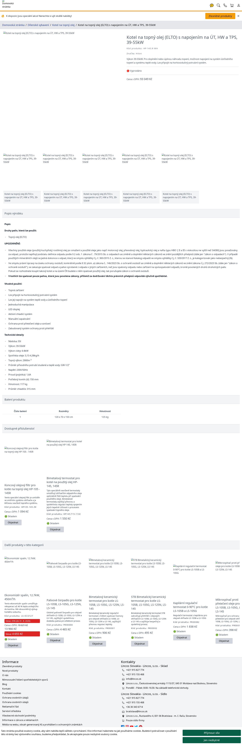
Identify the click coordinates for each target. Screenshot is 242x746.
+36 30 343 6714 (134, 707)
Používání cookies (11, 693)
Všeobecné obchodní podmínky (19, 715)
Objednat (13, 522)
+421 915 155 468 (135, 674)
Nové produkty (10, 670)
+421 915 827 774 (135, 670)
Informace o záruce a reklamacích (20, 720)
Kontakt (6, 688)
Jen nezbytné (212, 740)
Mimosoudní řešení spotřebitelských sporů (25, 679)
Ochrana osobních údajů (15, 697)
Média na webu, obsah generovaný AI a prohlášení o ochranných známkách (42, 724)
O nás (5, 675)
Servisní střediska (11, 711)
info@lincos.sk (133, 679)
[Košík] (232, 5)
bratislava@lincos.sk (136, 711)
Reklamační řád (10, 706)
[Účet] (238, 5)
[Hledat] (218, 5)
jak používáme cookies (129, 730)
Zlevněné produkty (220, 16)
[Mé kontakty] (225, 5)
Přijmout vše (212, 733)
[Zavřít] (238, 16)
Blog (4, 684)
